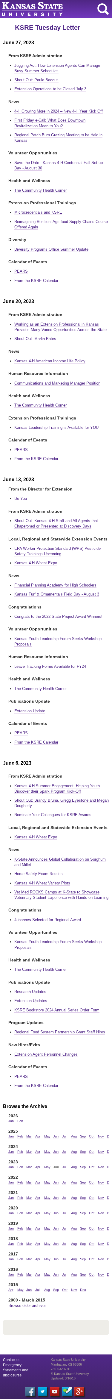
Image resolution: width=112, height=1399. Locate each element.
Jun (56, 1136)
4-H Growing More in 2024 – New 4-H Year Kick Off (58, 111)
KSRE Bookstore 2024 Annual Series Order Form (56, 1010)
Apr (37, 1136)
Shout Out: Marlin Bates (35, 338)
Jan (11, 1121)
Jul (64, 1136)
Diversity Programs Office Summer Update (51, 249)
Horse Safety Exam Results (38, 873)
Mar (29, 1136)
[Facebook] (30, 1391)
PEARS (21, 271)
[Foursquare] (67, 1391)
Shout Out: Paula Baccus (36, 80)
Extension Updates (30, 1000)
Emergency (12, 1365)
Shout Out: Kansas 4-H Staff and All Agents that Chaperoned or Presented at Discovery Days (56, 523)
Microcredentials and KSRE (38, 212)
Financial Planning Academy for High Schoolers (55, 585)
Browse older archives (27, 1305)
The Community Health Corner (40, 190)
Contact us (11, 1360)
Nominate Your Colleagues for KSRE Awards (52, 814)
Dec (83, 1290)
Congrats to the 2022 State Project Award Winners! (58, 616)
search (103, 9)
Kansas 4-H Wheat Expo (35, 563)
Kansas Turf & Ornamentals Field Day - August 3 (56, 594)
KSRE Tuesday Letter (47, 27)
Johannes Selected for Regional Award (47, 920)
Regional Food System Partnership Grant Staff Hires (59, 1032)
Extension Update (29, 711)
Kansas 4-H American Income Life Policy (49, 361)
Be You (20, 498)
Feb (20, 1121)
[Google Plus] (79, 1391)
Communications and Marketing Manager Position (57, 383)
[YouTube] (54, 1391)
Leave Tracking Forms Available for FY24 (50, 666)
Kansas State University (54, 9)
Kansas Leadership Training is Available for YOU (56, 427)
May (47, 1136)
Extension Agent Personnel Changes (46, 1054)
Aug (74, 1136)
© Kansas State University (70, 1374)
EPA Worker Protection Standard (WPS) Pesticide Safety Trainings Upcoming (57, 551)
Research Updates (30, 991)
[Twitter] (42, 1391)
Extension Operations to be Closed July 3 (50, 89)
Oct (91, 1136)
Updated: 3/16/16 (63, 1378)
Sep (83, 1136)
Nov (101, 1136)
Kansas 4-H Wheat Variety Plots (42, 883)
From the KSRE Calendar (36, 280)
